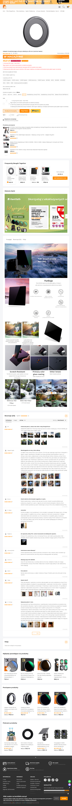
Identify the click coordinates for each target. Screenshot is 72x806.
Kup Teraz (24, 111)
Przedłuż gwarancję (21, 785)
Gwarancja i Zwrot (34, 785)
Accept (64, 798)
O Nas (4, 779)
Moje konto (19, 779)
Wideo (4, 785)
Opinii (15, 53)
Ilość (4, 98)
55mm (24, 94)
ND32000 (62, 80)
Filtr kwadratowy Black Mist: (9, 86)
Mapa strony (6, 783)
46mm (19, 94)
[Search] (63, 7)
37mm (4, 94)
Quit (56, 798)
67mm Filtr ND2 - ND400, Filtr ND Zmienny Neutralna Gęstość (44, 675)
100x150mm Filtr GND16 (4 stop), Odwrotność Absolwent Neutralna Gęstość (28, 149)
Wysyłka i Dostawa (35, 783)
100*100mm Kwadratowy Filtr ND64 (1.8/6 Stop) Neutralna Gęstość (33, 179)
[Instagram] (49, 780)
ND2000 (57, 80)
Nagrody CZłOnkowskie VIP (8, 790)
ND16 (52, 80)
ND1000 (48, 80)
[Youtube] (56, 780)
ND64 (8, 83)
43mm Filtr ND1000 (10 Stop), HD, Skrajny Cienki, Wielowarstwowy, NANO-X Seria (60, 709)
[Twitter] (53, 780)
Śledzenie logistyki (21, 787)
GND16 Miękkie (7, 80)
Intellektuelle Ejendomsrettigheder (35, 788)
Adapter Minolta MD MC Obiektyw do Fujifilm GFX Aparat (10, 709)
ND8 (12, 83)
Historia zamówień (21, 781)
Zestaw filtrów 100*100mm (61, 94)
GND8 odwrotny (32, 80)
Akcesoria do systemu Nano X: (11, 92)
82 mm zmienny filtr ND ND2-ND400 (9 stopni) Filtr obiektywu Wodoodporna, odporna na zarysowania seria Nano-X (27, 675)
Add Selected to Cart (60, 178)
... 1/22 (36, 633)
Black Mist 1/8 (6, 88)
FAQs (24, 239)
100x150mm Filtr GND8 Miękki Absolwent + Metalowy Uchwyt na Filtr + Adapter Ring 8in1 (32, 134)
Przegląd (9, 239)
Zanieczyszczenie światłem (20, 83)
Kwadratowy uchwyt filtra (33, 94)
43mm (15, 94)
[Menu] (59, 7)
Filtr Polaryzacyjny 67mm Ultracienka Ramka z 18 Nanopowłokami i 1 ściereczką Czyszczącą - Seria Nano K (10, 675)
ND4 (4, 83)
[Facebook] (45, 780)
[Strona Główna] (4, 7)
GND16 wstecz (15, 80)
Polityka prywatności (30, 800)
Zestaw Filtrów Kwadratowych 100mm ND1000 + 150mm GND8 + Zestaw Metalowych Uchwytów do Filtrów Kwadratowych (36, 143)
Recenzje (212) (17, 239)
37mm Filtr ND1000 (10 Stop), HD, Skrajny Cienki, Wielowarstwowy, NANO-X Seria (43, 709)
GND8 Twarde (41, 80)
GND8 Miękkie (23, 80)
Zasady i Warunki (34, 779)
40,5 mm (10, 94)
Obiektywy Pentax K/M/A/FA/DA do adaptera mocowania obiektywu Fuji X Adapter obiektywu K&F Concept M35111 (27, 709)
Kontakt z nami (6, 781)
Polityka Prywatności (35, 781)
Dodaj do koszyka (11, 111)
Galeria (4, 787)
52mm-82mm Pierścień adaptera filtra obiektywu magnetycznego (27, 744)
